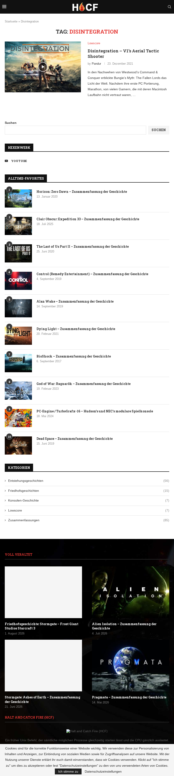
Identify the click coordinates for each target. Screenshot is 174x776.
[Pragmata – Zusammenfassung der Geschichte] (130, 665)
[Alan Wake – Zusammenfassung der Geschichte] (18, 308)
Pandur (96, 63)
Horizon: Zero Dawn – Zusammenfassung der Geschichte (81, 191)
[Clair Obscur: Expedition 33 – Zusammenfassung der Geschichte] (18, 226)
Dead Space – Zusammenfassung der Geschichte (74, 438)
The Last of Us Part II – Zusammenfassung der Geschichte (82, 246)
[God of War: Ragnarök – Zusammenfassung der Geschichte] (18, 391)
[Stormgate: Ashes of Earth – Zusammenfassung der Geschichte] (43, 665)
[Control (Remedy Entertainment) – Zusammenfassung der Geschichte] (18, 281)
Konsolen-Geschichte (88, 500)
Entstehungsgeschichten (88, 480)
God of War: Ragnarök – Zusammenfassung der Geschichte (83, 384)
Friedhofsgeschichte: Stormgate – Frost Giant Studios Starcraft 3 (41, 626)
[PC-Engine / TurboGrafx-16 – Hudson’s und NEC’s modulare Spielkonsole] (18, 418)
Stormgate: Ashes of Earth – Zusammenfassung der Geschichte (42, 699)
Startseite (11, 21)
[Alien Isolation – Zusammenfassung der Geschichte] (130, 592)
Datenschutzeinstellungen (103, 771)
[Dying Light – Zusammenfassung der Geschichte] (18, 336)
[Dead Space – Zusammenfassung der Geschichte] (18, 445)
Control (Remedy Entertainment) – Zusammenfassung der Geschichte (92, 274)
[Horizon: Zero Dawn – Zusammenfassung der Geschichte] (18, 198)
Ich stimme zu (68, 771)
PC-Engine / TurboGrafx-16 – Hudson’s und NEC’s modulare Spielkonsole (94, 411)
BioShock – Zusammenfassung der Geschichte (73, 356)
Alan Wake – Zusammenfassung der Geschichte (75, 301)
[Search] (169, 6)
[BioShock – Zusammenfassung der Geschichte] (18, 363)
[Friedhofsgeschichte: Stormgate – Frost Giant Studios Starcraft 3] (43, 592)
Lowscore (88, 510)
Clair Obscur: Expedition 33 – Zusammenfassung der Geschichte (87, 219)
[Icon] (43, 67)
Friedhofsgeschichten (88, 490)
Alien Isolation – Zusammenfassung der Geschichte (124, 626)
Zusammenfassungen (88, 520)
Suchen (11, 123)
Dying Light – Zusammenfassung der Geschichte (75, 329)
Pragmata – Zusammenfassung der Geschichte (129, 697)
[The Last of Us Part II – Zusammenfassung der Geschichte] (18, 253)
